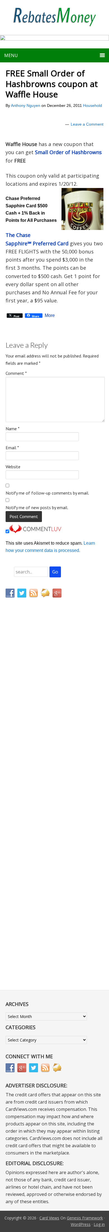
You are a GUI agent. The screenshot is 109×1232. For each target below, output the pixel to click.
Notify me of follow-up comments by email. (47, 493)
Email (12, 447)
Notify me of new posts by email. (37, 507)
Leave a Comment (87, 124)
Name (13, 428)
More (50, 315)
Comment (16, 373)
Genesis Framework (85, 1218)
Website (13, 466)
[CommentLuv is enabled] (35, 531)
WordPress (81, 1224)
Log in (99, 1224)
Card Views (49, 1218)
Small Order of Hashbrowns (68, 152)
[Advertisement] (32, 719)
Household (92, 105)
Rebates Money (54, 17)
